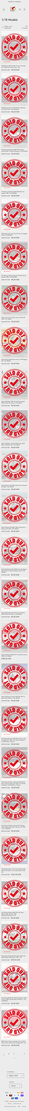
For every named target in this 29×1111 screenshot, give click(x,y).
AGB (19, 1106)
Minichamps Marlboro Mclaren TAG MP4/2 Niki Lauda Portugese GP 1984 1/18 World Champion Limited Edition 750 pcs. (13, 783)
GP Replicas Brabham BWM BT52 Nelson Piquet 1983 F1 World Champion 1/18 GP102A (14, 150)
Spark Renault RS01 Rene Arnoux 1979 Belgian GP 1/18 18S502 (14, 360)
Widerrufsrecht (17, 1103)
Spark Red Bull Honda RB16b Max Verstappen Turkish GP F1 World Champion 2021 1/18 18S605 (14, 571)
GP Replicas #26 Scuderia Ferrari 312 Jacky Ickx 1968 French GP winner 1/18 (13, 66)
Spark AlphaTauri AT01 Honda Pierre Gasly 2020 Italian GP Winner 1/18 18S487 (13, 402)
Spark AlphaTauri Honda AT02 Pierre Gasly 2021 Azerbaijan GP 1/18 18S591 (13, 444)
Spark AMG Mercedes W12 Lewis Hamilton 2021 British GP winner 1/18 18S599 (13, 613)
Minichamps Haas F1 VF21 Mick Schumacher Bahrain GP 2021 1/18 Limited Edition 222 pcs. (13, 870)
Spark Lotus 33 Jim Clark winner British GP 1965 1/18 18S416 (13, 318)
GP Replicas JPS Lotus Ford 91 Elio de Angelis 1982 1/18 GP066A (14, 234)
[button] (4, 9)
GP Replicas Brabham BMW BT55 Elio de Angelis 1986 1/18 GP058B (12, 192)
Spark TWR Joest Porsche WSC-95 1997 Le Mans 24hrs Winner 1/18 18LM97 (13, 697)
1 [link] (3, 1054)
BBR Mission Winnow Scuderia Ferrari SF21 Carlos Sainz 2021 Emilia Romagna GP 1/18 (13, 1042)
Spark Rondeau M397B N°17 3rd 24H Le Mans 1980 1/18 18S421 (14, 655)
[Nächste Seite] (14, 1058)
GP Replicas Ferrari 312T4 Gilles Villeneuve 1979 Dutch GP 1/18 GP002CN (13, 108)
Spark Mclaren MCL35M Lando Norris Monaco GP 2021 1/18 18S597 (14, 486)
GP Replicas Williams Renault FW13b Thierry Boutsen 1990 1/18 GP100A (13, 276)
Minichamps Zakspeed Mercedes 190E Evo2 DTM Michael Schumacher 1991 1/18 (13, 956)
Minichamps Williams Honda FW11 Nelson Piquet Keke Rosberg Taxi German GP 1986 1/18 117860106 (13, 827)
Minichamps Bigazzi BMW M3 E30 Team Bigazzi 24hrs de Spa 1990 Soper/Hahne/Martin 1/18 (12, 914)
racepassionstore (13, 1101)
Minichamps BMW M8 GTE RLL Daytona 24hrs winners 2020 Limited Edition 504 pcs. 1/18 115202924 (14, 999)
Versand (24, 1106)
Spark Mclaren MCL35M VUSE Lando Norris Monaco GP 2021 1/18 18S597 (13, 528)
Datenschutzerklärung (10, 1106)
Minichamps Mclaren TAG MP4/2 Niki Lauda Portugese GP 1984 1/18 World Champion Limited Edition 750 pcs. (13, 740)
